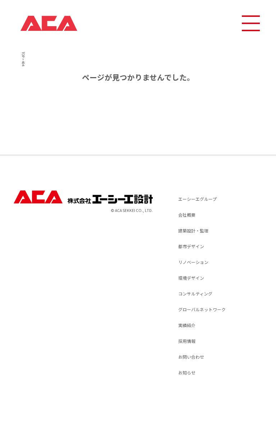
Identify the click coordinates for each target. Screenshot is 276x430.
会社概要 (187, 215)
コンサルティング (195, 293)
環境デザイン (191, 278)
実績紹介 (187, 325)
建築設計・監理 (193, 230)
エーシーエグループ (197, 199)
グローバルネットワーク (202, 309)
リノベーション (193, 262)
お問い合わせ (191, 357)
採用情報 (187, 341)
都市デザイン (191, 246)
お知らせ (187, 372)
